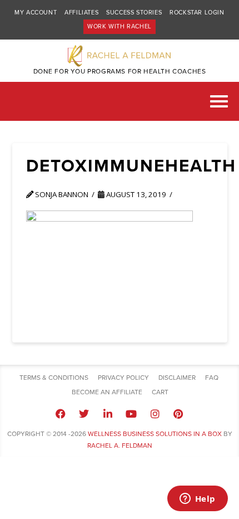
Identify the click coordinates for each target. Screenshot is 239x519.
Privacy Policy (123, 377)
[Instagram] (154, 414)
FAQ (211, 377)
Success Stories (134, 12)
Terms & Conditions (53, 377)
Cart (160, 392)
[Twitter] (84, 414)
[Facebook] (60, 414)
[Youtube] (131, 414)
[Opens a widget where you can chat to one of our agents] (197, 499)
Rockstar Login (197, 12)
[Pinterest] (178, 414)
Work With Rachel (119, 26)
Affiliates (81, 12)
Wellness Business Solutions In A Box (155, 434)
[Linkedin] (108, 414)
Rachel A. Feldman (119, 445)
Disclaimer (177, 377)
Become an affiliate (107, 392)
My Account (35, 12)
